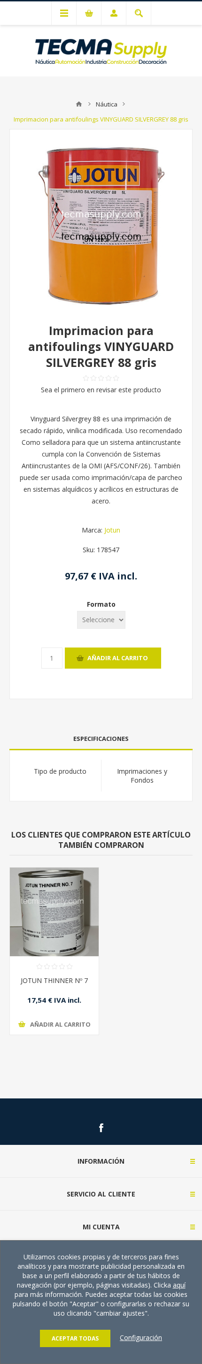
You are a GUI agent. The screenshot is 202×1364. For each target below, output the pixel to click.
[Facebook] (101, 1127)
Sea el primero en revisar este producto (101, 389)
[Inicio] (79, 104)
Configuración (141, 1337)
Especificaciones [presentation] (101, 738)
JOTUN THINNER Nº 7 (54, 980)
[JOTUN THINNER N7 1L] (54, 912)
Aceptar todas (75, 1338)
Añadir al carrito (117, 658)
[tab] (101, 738)
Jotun (112, 530)
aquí (179, 1284)
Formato (101, 604)
